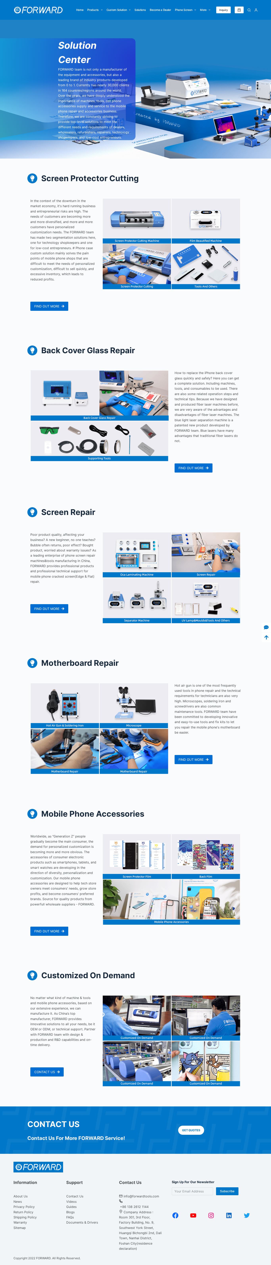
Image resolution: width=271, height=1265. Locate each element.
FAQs (70, 1217)
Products (93, 9)
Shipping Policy (25, 1217)
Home (80, 9)
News (17, 1202)
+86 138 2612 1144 (134, 1207)
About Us (20, 1196)
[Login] (256, 10)
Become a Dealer (160, 9)
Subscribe (227, 1191)
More (203, 9)
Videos (71, 1202)
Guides (71, 1207)
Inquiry (223, 9)
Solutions (140, 9)
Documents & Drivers (82, 1222)
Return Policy (23, 1212)
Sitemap (19, 1228)
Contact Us (74, 1196)
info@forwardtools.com (141, 1196)
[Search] (249, 10)
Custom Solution (117, 9)
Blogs (70, 1212)
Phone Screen (183, 9)
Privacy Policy (24, 1207)
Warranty (20, 1222)
